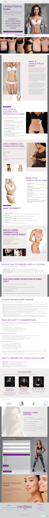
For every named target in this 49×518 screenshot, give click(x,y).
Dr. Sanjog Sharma (24, 390)
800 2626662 (40, 506)
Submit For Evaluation (7, 471)
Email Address (5, 449)
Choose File (5, 465)
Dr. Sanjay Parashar (10, 389)
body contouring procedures (31, 201)
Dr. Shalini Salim (38, 389)
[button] (45, 1)
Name (4, 442)
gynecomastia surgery (40, 201)
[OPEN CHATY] (47, 516)
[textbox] (16, 454)
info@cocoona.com (40, 508)
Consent (4, 467)
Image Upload (5, 464)
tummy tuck (44, 200)
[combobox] (4, 447)
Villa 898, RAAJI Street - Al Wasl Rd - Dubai (9, 507)
